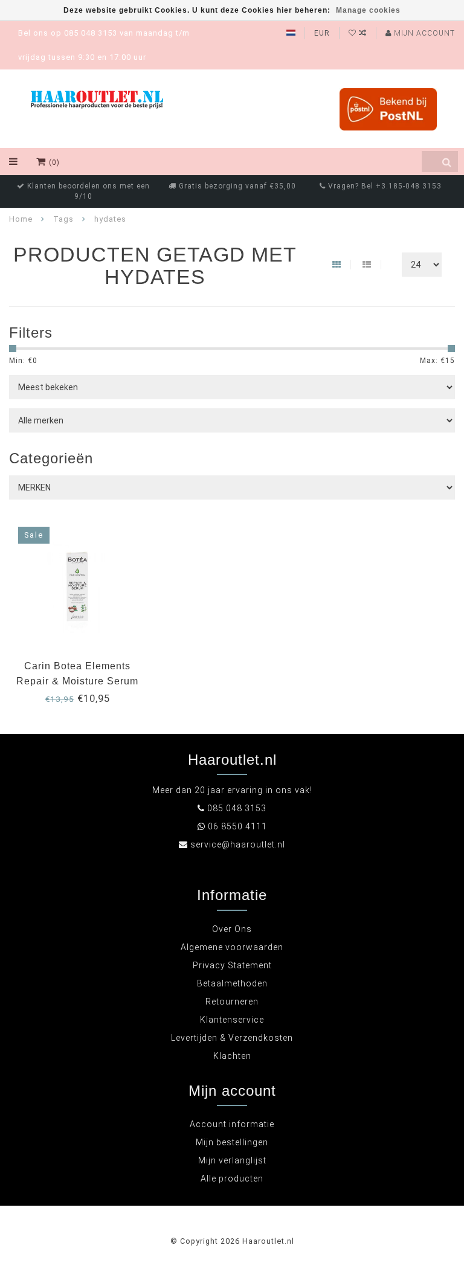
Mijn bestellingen (232, 1142)
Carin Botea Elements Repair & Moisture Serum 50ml (77, 681)
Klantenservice (232, 1019)
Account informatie (232, 1124)
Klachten (232, 1056)
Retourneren (232, 1001)
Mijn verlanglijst (232, 1160)
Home (21, 218)
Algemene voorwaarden (232, 947)
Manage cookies (368, 10)
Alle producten (232, 1178)
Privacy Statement (232, 965)
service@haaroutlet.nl (237, 844)
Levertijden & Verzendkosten (232, 1038)
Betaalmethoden (232, 983)
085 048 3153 (236, 808)
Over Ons (232, 929)
